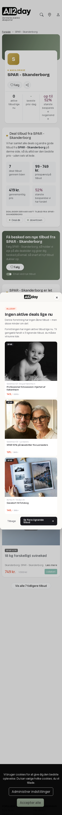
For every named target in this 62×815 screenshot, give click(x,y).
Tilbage (11, 521)
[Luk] (57, 297)
